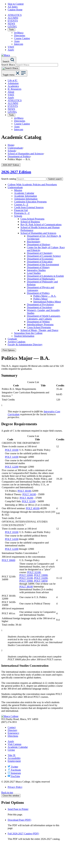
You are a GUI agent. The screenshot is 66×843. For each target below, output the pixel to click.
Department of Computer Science (44, 256)
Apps (17, 41)
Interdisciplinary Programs (40, 324)
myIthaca (18, 32)
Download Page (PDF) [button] (19, 820)
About (11, 91)
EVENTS (13, 20)
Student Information (24, 336)
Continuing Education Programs (30, 201)
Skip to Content (16, 4)
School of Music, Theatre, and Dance (39, 330)
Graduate (12, 338)
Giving (11, 750)
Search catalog (8, 178)
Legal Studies (34, 273)
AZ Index (13, 6)
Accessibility (14, 758)
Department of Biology (38, 244)
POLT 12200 (11, 466)
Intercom (18, 44)
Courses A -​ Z (21, 204)
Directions (13, 736)
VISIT (11, 47)
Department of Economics (40, 258)
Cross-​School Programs (32, 218)
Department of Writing (38, 321)
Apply (11, 49)
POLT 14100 (11, 457)
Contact (12, 727)
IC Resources (14, 89)
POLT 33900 (26, 581)
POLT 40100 (32, 508)
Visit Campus (14, 744)
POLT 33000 (41, 575)
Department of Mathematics (41, 278)
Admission (13, 83)
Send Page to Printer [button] (18, 809)
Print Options (9, 350)
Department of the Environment (43, 264)
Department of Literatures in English (45, 276)
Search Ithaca (8, 64)
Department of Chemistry (40, 253)
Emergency (13, 733)
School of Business (30, 221)
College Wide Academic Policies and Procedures (32, 184)
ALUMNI (13, 18)
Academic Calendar (24, 193)
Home (11, 145)
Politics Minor (40, 298)
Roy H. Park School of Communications (41, 224)
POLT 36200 (26, 497)
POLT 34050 (41, 581)
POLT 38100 (26, 586)
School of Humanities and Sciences (25, 153)
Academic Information (25, 196)
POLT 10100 (11, 450)
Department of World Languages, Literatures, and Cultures (44, 317)
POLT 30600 (8, 560)
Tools (11, 29)
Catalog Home (15, 9)
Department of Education (39, 261)
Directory (12, 730)
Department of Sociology (39, 307)
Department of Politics (19, 156)
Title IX (12, 755)
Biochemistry (33, 241)
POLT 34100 (29, 494)
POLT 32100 (28, 501)
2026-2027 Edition (16, 172)
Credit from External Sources (29, 207)
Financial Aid (21, 210)
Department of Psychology (40, 304)
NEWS (11, 23)
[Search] (10, 68)
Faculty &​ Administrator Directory (25, 344)
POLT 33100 (26, 578)
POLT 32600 (26, 575)
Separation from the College (28, 333)
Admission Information (25, 198)
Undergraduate (15, 148)
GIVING (12, 26)
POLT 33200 (41, 578)
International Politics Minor (47, 301)
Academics (13, 86)
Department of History (38, 267)
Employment (14, 761)
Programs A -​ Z (22, 213)
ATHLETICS (15, 15)
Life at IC (12, 80)
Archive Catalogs (16, 341)
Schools (12, 150)
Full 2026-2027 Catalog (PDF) (23, 833)
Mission (18, 190)
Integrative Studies (36, 270)
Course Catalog (22, 38)
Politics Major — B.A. (44, 296)
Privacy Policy (15, 787)
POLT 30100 (24, 491)
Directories (19, 35)
